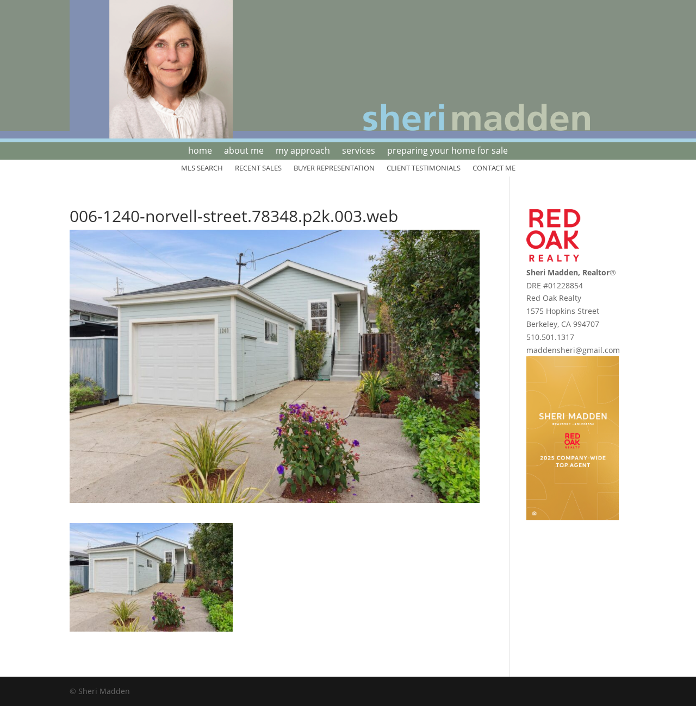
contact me (494, 168)
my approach (303, 151)
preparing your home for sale (447, 151)
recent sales (258, 168)
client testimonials (424, 168)
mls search (202, 168)
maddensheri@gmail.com (573, 350)
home (200, 151)
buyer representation (334, 168)
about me (244, 151)
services (358, 151)
